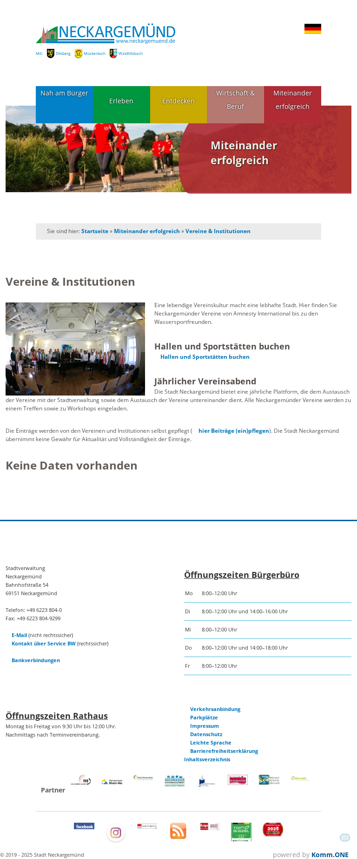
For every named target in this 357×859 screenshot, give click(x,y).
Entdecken (178, 100)
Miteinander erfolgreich (292, 99)
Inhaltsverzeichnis (207, 759)
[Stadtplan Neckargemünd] (147, 826)
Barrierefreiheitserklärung (224, 750)
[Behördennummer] (81, 782)
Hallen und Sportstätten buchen (205, 357)
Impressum (204, 725)
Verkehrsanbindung (215, 708)
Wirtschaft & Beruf (235, 99)
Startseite (94, 231)
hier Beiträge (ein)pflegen (233, 431)
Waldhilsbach (131, 53)
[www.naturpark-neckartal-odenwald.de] (269, 782)
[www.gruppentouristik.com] (273, 834)
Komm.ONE (330, 854)
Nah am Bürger (64, 92)
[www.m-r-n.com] (112, 786)
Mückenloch (95, 53)
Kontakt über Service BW (44, 643)
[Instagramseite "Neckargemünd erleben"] (116, 840)
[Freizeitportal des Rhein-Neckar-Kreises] (143, 778)
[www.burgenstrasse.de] (238, 782)
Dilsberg (63, 53)
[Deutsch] (312, 32)
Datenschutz (206, 734)
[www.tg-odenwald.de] (301, 778)
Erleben (121, 100)
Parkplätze (204, 717)
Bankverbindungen (36, 660)
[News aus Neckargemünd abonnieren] (178, 836)
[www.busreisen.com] (241, 839)
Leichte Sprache (210, 742)
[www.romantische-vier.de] (206, 785)
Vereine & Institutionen (218, 231)
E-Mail (19, 634)
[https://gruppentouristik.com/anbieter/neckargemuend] (210, 828)
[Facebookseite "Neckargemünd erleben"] (84, 827)
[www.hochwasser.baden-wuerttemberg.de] (175, 784)
